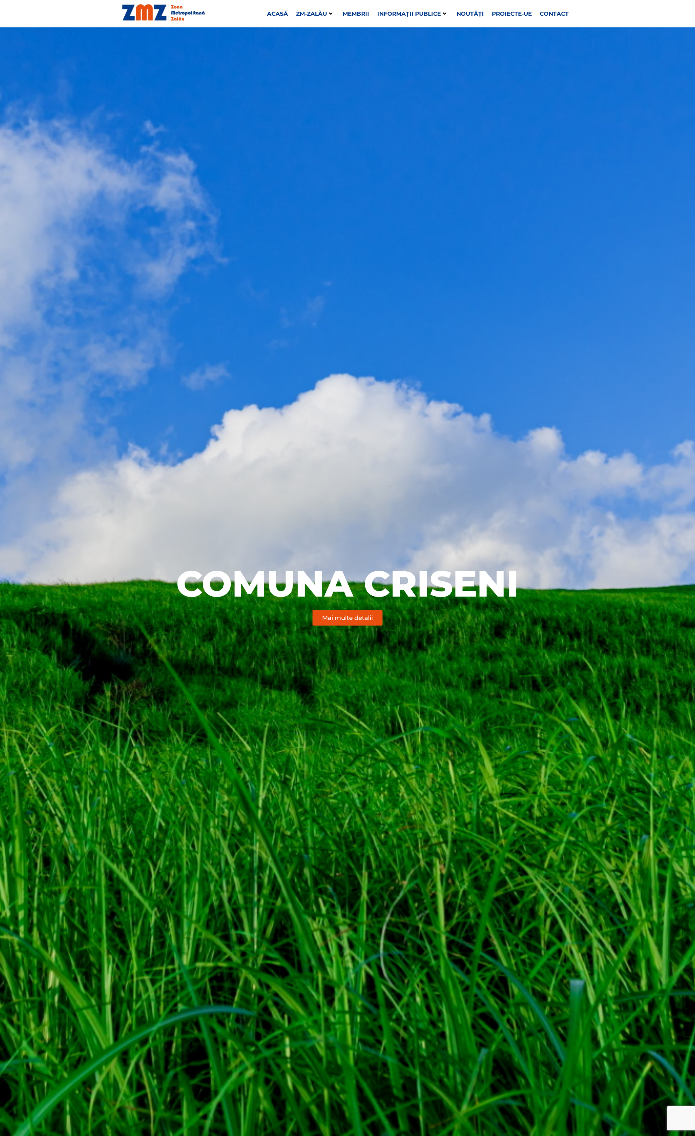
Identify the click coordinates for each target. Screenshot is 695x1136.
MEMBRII (356, 13)
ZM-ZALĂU (311, 13)
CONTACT (554, 13)
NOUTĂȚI (470, 13)
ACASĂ (277, 13)
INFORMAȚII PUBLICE (409, 13)
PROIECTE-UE (512, 13)
